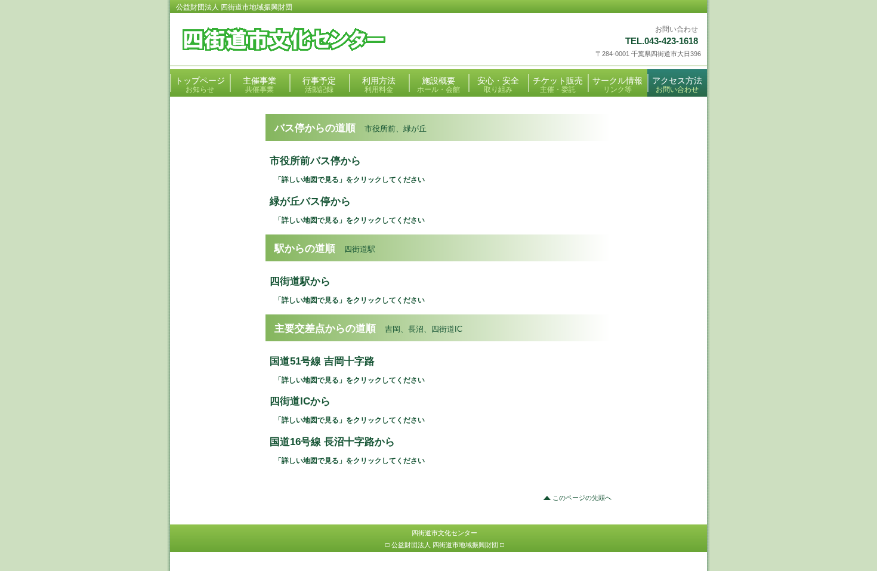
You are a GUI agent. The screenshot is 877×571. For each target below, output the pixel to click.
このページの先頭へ (582, 497)
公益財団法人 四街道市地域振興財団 (234, 7)
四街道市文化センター (323, 40)
